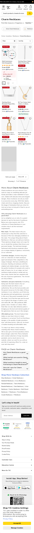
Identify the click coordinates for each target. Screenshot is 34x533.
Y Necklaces (12, 392)
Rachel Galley (6, 446)
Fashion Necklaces (14, 389)
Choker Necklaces (17, 378)
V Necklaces (17, 395)
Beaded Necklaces (6, 386)
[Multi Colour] (8, 83)
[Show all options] (12, 83)
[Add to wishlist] (14, 47)
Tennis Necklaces (19, 383)
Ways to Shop (6, 440)
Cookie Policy (6, 454)
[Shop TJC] (11, 7)
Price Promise (6, 448)
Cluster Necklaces (6, 395)
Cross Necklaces (20, 381)
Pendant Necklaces (6, 383)
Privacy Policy (6, 451)
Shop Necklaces (6, 378)
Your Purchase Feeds (8, 443)
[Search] (30, 13)
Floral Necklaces (22, 392)
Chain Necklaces (18, 386)
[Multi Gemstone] (3, 83)
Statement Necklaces (7, 381)
